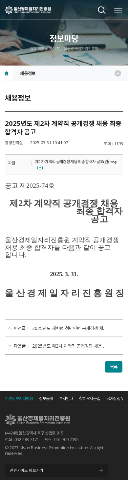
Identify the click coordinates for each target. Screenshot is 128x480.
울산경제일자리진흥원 (28, 10)
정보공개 (46, 398)
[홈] (6, 73)
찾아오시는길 (89, 398)
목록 (113, 367)
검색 (101, 10)
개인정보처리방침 (19, 398)
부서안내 (66, 398)
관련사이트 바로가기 (26, 470)
